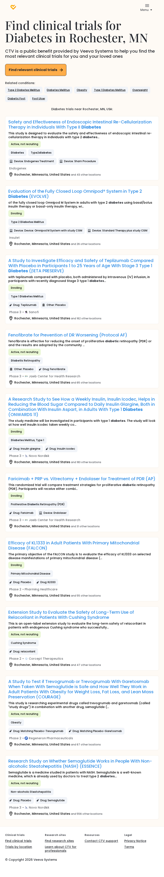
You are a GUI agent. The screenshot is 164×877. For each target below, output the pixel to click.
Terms (129, 847)
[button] (23, 90)
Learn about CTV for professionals (60, 849)
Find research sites (59, 841)
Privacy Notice (135, 841)
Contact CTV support (101, 841)
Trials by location (18, 847)
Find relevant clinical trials (33, 69)
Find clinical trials (18, 841)
